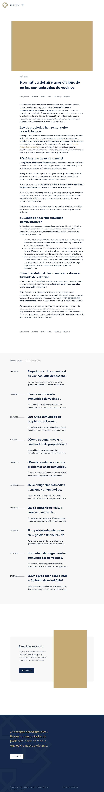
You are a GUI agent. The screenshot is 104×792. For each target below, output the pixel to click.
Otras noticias (16, 361)
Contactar (17, 756)
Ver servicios (27, 670)
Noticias (65, 747)
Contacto (66, 751)
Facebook (92, 767)
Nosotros (65, 738)
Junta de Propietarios (51, 309)
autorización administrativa (69, 226)
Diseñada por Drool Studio (70, 787)
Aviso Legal (66, 760)
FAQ (64, 744)
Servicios (65, 741)
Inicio (64, 735)
